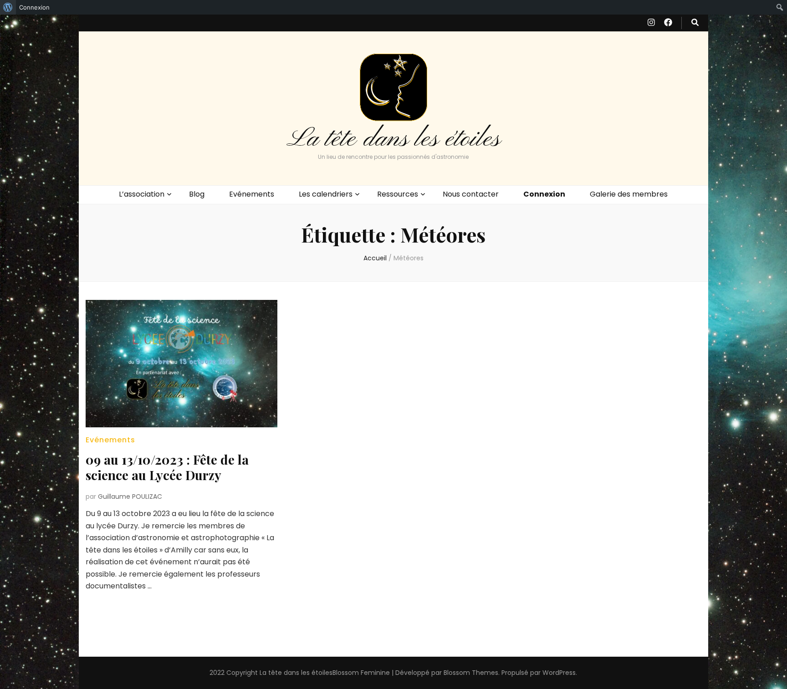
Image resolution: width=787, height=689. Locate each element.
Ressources (397, 194)
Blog (196, 194)
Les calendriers (326, 194)
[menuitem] (8, 7)
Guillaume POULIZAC (130, 496)
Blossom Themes (471, 672)
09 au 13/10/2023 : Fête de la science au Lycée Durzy (167, 467)
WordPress (559, 672)
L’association (141, 194)
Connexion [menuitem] (34, 7)
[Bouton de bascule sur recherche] (695, 23)
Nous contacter (471, 194)
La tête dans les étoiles (393, 139)
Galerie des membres (629, 194)
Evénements (251, 194)
